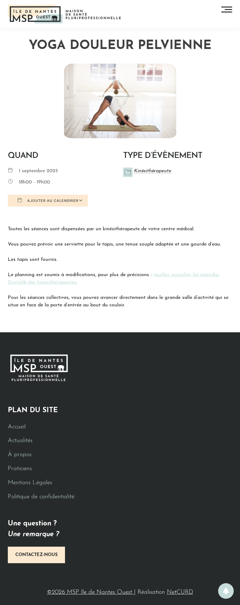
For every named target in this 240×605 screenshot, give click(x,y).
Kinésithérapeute (152, 170)
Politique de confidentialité (41, 497)
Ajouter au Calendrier (52, 200)
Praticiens (20, 469)
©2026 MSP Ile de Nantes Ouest (90, 592)
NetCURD (180, 592)
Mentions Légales (30, 483)
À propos (20, 455)
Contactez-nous (36, 555)
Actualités (20, 441)
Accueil (17, 427)
